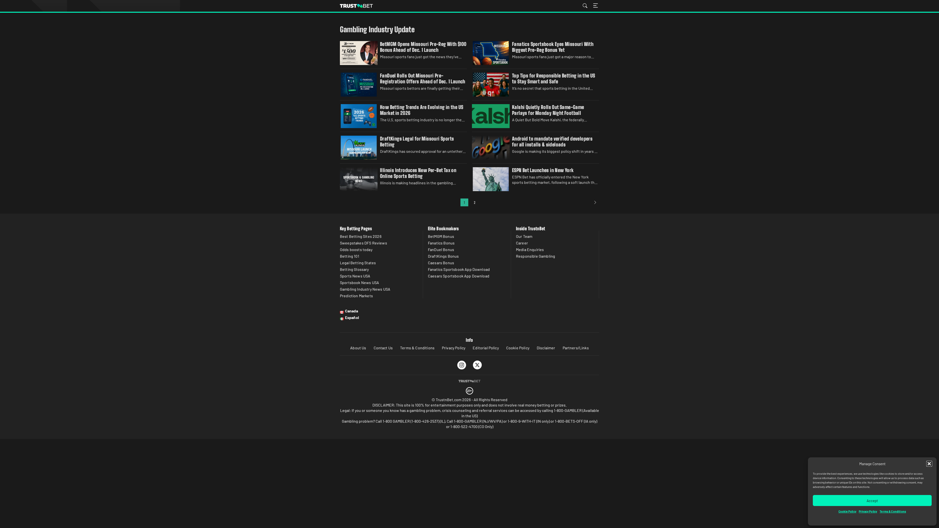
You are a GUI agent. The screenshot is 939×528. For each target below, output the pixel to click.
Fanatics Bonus (441, 243)
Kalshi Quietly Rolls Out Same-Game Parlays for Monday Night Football (548, 110)
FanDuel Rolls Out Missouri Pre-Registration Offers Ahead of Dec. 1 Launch (422, 78)
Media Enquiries (530, 249)
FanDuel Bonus (441, 249)
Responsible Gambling (535, 256)
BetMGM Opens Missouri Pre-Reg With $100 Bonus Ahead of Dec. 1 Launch (423, 47)
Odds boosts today (356, 249)
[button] (929, 463)
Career (522, 243)
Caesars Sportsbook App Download (458, 276)
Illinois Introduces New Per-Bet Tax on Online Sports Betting (418, 173)
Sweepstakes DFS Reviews (363, 243)
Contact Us (383, 347)
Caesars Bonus (441, 262)
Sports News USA (355, 276)
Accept (872, 500)
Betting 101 (349, 256)
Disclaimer (546, 347)
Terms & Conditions (893, 511)
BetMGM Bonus (441, 236)
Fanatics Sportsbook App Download (459, 269)
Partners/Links (576, 347)
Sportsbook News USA (359, 282)
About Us (358, 347)
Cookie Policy (847, 511)
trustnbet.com (356, 6)
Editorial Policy (486, 347)
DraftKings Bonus (443, 256)
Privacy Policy (868, 511)
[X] (477, 364)
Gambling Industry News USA (365, 289)
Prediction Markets (356, 295)
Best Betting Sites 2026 (360, 236)
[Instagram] (461, 364)
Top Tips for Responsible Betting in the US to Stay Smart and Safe (553, 78)
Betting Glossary (354, 269)
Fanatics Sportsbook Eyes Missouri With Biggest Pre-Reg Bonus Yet (552, 47)
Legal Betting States (358, 262)
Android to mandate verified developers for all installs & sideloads (552, 141)
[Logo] (469, 381)
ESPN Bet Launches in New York (543, 170)
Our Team (524, 236)
